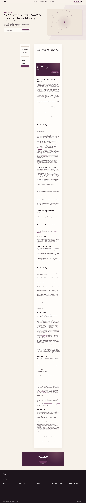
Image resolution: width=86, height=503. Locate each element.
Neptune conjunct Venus (41, 200)
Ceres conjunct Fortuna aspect (46, 255)
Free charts (37, 1)
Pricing (53, 1)
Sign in (82, 1)
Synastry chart (20, 486)
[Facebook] (3, 478)
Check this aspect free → (26, 29)
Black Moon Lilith (71, 485)
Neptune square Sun (41, 391)
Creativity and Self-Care (24, 57)
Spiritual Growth (23, 55)
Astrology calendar (42, 1)
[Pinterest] (5, 478)
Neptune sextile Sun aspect (50, 242)
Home (3, 485)
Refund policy (13, 501)
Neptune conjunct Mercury (40, 113)
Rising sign (53, 485)
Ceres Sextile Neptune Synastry (24, 49)
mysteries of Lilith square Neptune (48, 403)
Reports (46, 1)
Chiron (69, 486)
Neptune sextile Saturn (44, 155)
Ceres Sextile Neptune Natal (24, 58)
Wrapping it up (23, 63)
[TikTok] (8, 478)
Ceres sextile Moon (40, 149)
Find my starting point (77, 1)
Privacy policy (4, 501)
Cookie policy (7, 501)
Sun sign (37, 485)
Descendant (53, 486)
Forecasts (50, 1)
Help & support (17, 501)
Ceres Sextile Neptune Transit (24, 52)
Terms (10, 501)
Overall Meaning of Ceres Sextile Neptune (24, 47)
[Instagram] (6, 478)
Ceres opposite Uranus (44, 335)
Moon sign (37, 486)
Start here (33, 1)
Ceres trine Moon (45, 336)
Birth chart (20, 485)
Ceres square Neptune (45, 433)
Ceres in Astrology (23, 60)
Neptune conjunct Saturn (45, 392)
